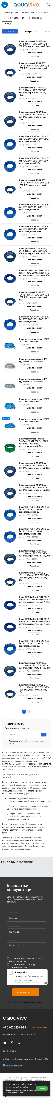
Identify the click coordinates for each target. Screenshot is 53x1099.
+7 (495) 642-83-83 (14, 1027)
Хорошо (41, 1088)
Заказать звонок (40, 1027)
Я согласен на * (26, 742)
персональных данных (17, 967)
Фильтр (11, 32)
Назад (7, 23)
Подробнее (34, 57)
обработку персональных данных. (26, 742)
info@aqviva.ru (9, 1051)
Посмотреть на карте (13, 1065)
